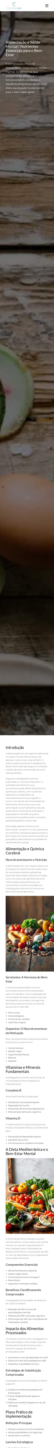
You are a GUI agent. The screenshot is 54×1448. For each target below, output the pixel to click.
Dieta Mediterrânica (17, 1239)
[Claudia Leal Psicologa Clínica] (14, 6)
